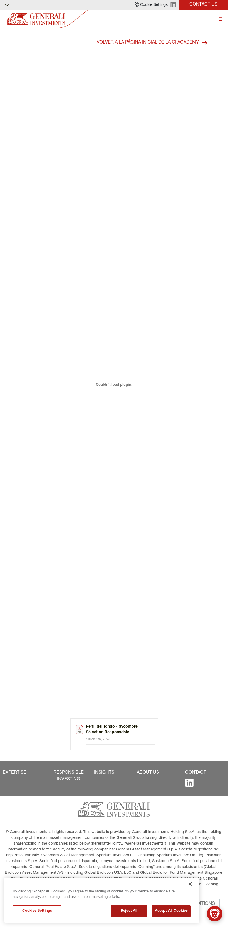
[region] (101, 900)
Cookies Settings (37, 911)
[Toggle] (220, 19)
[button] (151, 5)
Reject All (129, 911)
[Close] (190, 884)
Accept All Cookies (171, 911)
